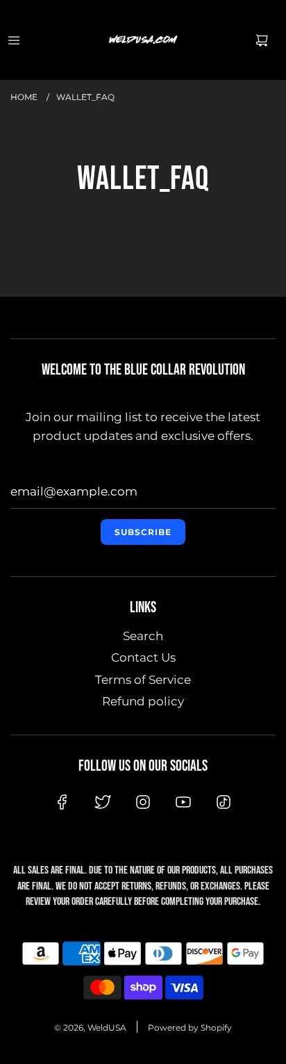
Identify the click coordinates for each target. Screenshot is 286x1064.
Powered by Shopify (190, 1027)
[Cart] (262, 40)
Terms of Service (143, 680)
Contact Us (143, 657)
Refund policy (143, 701)
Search (143, 636)
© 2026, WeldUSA (90, 1027)
